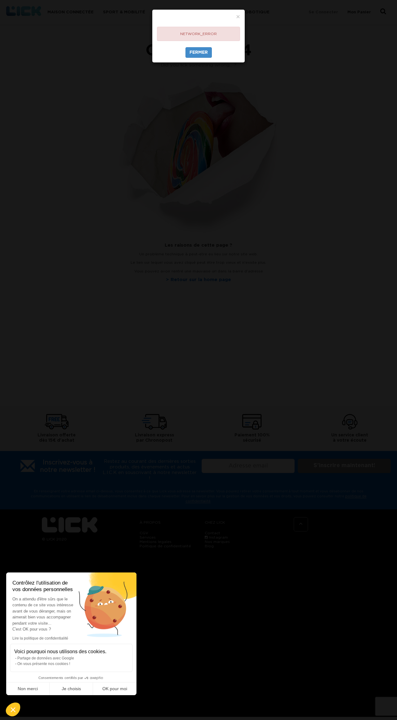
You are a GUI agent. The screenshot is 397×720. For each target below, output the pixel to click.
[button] (13, 709)
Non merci (28, 688)
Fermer (199, 52)
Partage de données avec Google (45, 658)
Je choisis (71, 688)
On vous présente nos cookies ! (43, 664)
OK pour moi (114, 688)
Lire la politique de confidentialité (40, 638)
